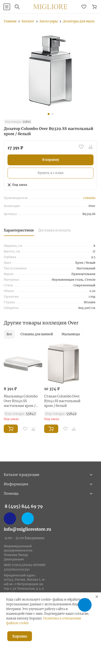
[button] (49, 114)
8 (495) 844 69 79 (24, 506)
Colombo (89, 198)
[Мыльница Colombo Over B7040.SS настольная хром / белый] (23, 364)
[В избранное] (81, 146)
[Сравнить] (90, 146)
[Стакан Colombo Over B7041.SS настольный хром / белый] (63, 364)
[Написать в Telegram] (28, 518)
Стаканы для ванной (36, 334)
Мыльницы (71, 334)
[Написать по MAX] (10, 518)
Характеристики (19, 230)
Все (9, 334)
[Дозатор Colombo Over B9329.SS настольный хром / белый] (50, 70)
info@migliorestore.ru (27, 529)
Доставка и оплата (54, 230)
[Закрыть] (97, 596)
